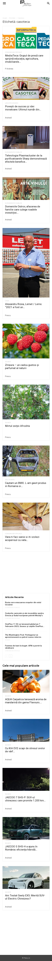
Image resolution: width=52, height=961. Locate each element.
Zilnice (8, 361)
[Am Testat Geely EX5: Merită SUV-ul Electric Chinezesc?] (26, 877)
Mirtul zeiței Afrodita (17, 425)
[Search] (48, 3)
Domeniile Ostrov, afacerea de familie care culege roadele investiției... (22, 209)
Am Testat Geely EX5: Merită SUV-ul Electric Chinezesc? (25, 897)
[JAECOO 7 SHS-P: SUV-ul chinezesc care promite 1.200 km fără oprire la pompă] (26, 779)
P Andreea (9, 69)
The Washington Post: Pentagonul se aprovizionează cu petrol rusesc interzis (23, 636)
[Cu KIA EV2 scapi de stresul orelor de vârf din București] (26, 730)
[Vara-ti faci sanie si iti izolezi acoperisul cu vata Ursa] (26, 516)
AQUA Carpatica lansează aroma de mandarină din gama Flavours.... (25, 701)
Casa (7, 300)
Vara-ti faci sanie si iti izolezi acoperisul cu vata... (22, 538)
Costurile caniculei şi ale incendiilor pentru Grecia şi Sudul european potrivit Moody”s (24, 614)
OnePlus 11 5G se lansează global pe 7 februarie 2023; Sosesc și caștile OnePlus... (24, 625)
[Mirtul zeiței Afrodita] (26, 402)
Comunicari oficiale (13, 52)
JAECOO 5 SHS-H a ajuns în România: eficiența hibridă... (21, 848)
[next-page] (10, 656)
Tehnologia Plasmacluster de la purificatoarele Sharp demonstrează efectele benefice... (26, 158)
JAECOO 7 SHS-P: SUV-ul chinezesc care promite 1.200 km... (25, 799)
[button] (4, 3)
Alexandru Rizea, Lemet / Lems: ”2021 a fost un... (23, 306)
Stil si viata (9, 479)
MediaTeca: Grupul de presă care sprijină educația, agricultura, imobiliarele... (24, 58)
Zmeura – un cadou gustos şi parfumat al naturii (22, 367)
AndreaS (8, 118)
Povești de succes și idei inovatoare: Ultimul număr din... (23, 108)
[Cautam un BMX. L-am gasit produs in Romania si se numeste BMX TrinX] (26, 461)
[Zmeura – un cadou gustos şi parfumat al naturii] (26, 341)
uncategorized (11, 103)
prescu (8, 315)
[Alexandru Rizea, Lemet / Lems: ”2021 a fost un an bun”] (26, 262)
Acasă (5, 18)
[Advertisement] (26, 11)
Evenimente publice (13, 152)
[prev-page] (6, 656)
